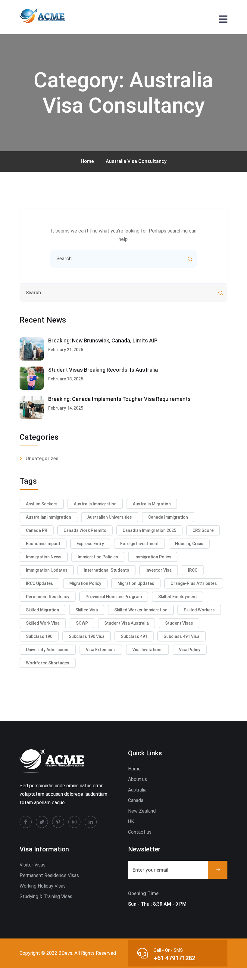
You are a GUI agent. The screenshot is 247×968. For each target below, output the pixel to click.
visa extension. (101, 649)
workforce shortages (47, 662)
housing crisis (189, 543)
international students (106, 570)
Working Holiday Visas (43, 886)
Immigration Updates (46, 570)
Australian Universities (109, 517)
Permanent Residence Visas (49, 875)
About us (137, 779)
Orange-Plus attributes (193, 583)
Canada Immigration (168, 517)
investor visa (158, 570)
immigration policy (152, 556)
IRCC (192, 570)
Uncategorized (42, 458)
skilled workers (199, 609)
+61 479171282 (174, 958)
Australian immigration (48, 517)
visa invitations (147, 649)
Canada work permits (85, 530)
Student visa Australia (126, 623)
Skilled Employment (177, 596)
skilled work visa (43, 623)
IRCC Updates (39, 583)
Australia (137, 790)
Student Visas (179, 623)
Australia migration (152, 503)
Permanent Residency (47, 596)
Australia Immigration (95, 503)
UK (131, 821)
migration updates (135, 583)
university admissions (48, 649)
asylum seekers (42, 503)
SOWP (82, 623)
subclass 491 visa (181, 636)
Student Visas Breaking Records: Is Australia (103, 370)
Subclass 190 (39, 636)
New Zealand (142, 811)
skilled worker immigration (140, 609)
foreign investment (139, 543)
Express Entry (90, 543)
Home (134, 769)
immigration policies (98, 556)
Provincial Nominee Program (114, 596)
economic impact (43, 543)
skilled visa (86, 609)
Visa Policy (189, 649)
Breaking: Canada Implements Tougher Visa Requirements (119, 399)
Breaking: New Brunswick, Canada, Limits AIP (103, 340)
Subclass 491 (134, 636)
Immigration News (43, 556)
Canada (135, 800)
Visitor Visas (32, 865)
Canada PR (36, 530)
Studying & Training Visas (46, 896)
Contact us (140, 832)
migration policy (85, 583)
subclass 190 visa (87, 636)
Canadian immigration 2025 (149, 530)
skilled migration (42, 609)
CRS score (203, 530)
